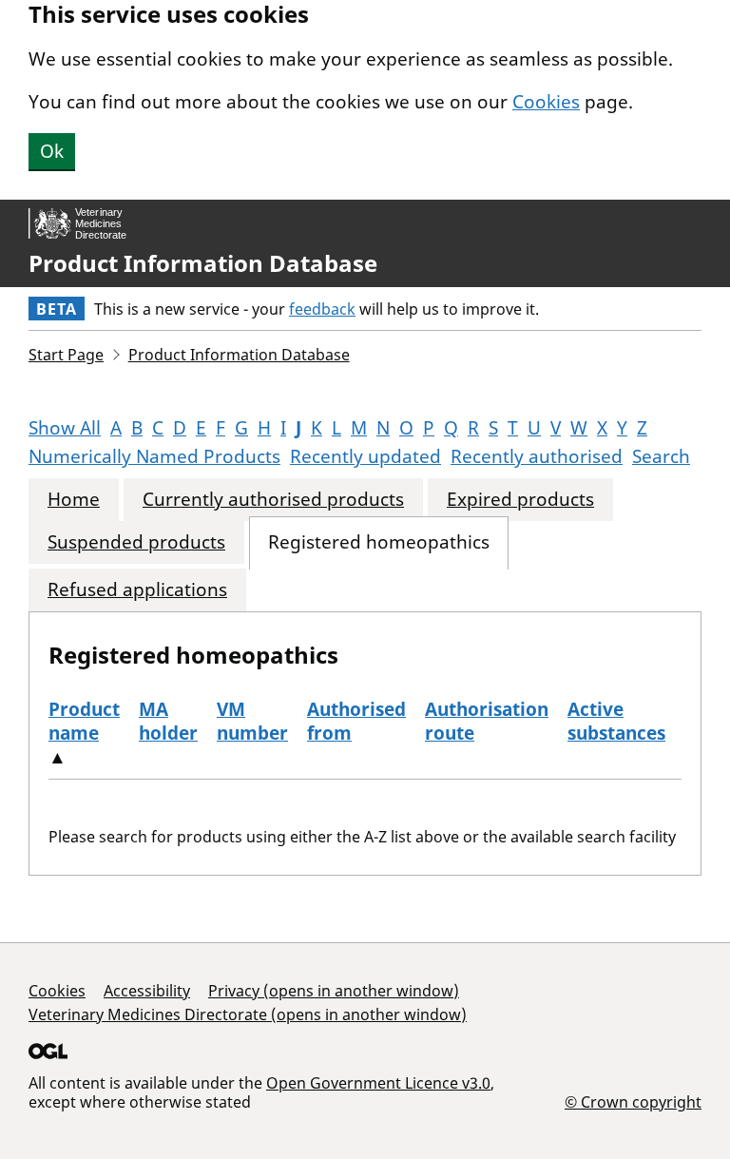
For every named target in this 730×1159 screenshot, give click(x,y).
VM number (252, 721)
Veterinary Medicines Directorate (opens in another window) (248, 1014)
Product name (84, 721)
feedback (322, 309)
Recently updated (365, 456)
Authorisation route (486, 721)
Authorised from (356, 721)
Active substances (616, 721)
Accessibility (147, 990)
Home (74, 500)
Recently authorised (537, 456)
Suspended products (136, 542)
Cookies (546, 101)
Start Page (66, 354)
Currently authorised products (273, 500)
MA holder (168, 721)
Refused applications (137, 590)
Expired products (520, 500)
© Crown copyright (633, 1101)
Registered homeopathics (379, 542)
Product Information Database (203, 263)
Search (661, 456)
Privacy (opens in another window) (333, 990)
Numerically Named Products (154, 456)
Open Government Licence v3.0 (378, 1082)
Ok (52, 151)
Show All (65, 427)
